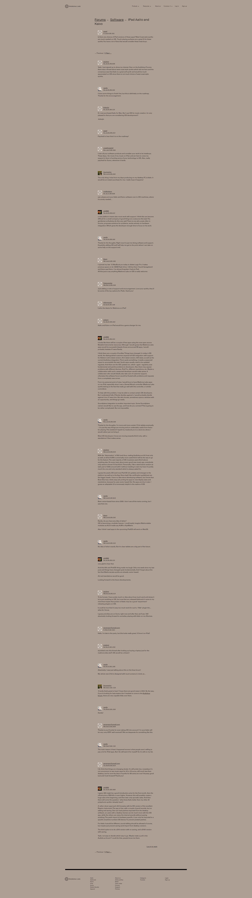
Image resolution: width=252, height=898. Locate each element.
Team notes (118, 883)
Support (117, 887)
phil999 (106, 211)
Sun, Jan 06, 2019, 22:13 (109, 132)
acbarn (105, 320)
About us (158, 6)
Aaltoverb (93, 880)
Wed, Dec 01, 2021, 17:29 (109, 687)
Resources (146, 6)
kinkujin (106, 108)
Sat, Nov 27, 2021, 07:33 (109, 647)
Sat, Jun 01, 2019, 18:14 (109, 339)
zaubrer (106, 62)
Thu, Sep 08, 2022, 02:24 (109, 765)
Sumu (92, 885)
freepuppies (107, 283)
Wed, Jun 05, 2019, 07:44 (109, 451)
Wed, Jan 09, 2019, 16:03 (109, 174)
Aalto (91, 878)
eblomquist (107, 303)
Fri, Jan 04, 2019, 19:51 (108, 33)
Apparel (92, 889)
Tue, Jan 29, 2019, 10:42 (109, 239)
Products (134, 6)
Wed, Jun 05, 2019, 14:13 (109, 543)
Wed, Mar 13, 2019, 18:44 (109, 285)
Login (166, 878)
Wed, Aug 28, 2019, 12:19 (109, 593)
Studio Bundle (94, 887)
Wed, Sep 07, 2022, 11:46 (109, 746)
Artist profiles (119, 880)
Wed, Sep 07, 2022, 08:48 (109, 726)
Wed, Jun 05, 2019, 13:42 (109, 517)
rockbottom (107, 191)
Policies (117, 889)
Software (117, 19)
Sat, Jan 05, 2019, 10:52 (109, 90)
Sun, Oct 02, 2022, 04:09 (109, 789)
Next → (109, 53)
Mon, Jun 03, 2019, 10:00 (109, 421)
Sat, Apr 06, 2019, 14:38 (109, 304)
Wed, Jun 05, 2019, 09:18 (109, 498)
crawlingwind (108, 148)
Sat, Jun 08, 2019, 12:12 (109, 560)
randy (105, 88)
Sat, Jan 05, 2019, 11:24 (109, 109)
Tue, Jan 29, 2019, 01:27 (109, 213)
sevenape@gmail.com (111, 628)
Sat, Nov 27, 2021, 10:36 (109, 666)
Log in (177, 6)
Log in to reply (152, 847)
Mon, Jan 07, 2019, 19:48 (109, 150)
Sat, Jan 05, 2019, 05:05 (109, 63)
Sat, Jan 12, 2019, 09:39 (109, 193)
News (116, 881)
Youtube (142, 880)
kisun (105, 259)
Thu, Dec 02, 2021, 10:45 (109, 709)
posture (106, 645)
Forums (100, 19)
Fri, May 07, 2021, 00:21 (109, 630)
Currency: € (167, 6)
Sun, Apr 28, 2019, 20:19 (109, 321)
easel (105, 31)
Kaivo (92, 881)
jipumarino (107, 172)
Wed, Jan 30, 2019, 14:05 (109, 261)
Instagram (143, 878)
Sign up (184, 6)
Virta (91, 883)
